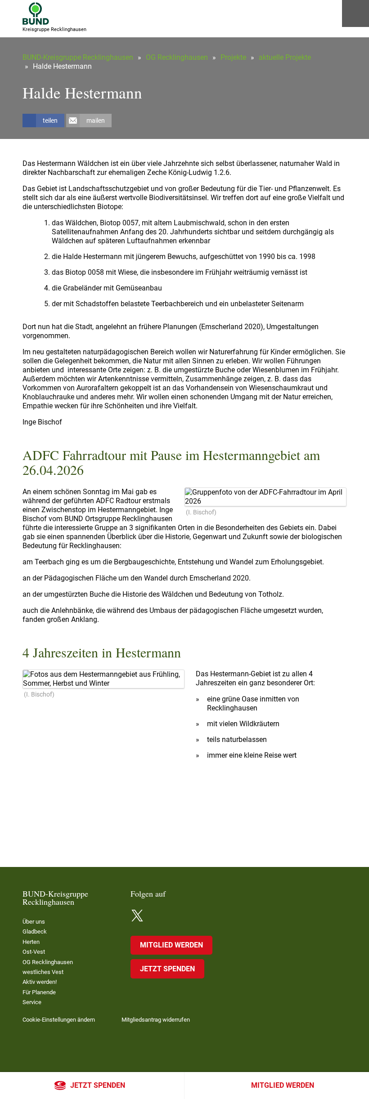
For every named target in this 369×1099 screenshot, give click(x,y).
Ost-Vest (33, 951)
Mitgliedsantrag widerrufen (156, 1019)
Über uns (33, 921)
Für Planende (39, 992)
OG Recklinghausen (177, 57)
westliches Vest (42, 972)
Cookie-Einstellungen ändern (58, 1019)
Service (31, 1002)
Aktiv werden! (39, 981)
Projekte (233, 57)
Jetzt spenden (97, 1085)
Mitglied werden (282, 1085)
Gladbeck (34, 931)
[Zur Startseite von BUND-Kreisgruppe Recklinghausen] (35, 13)
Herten (31, 941)
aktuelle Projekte (285, 57)
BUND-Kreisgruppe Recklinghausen (77, 57)
